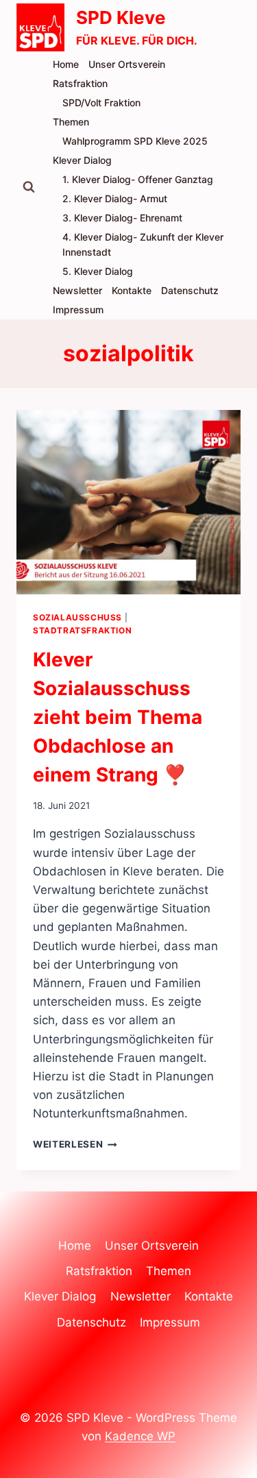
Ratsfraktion (80, 83)
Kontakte (131, 290)
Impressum (78, 309)
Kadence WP (140, 1436)
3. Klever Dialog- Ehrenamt (122, 217)
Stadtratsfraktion (82, 630)
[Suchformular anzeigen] (28, 187)
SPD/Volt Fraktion (101, 102)
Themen (71, 122)
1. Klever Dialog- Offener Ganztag (137, 179)
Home (66, 64)
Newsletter (77, 290)
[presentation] (128, 502)
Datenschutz (190, 290)
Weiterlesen (75, 1144)
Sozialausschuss (77, 617)
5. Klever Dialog (97, 271)
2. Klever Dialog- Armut (114, 198)
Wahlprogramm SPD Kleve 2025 (135, 141)
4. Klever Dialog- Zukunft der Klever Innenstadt (142, 244)
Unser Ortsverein (126, 64)
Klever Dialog (82, 160)
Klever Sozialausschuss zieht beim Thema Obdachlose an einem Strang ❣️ (117, 717)
